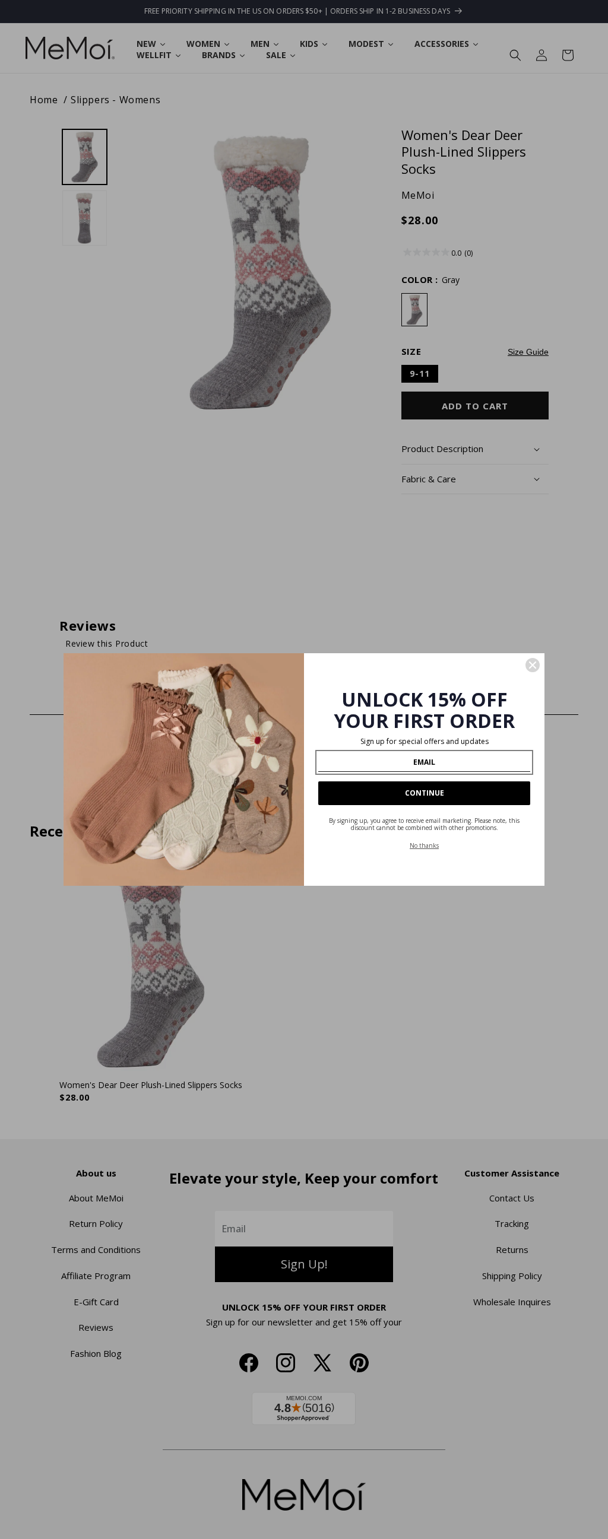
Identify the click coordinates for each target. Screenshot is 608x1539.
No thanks (424, 845)
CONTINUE (424, 793)
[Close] (532, 665)
